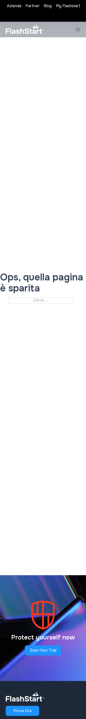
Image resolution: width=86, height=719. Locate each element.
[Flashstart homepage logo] (25, 29)
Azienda (14, 5)
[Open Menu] (77, 29)
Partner (32, 5)
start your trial (43, 650)
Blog (48, 5)
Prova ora (22, 710)
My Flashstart (68, 5)
